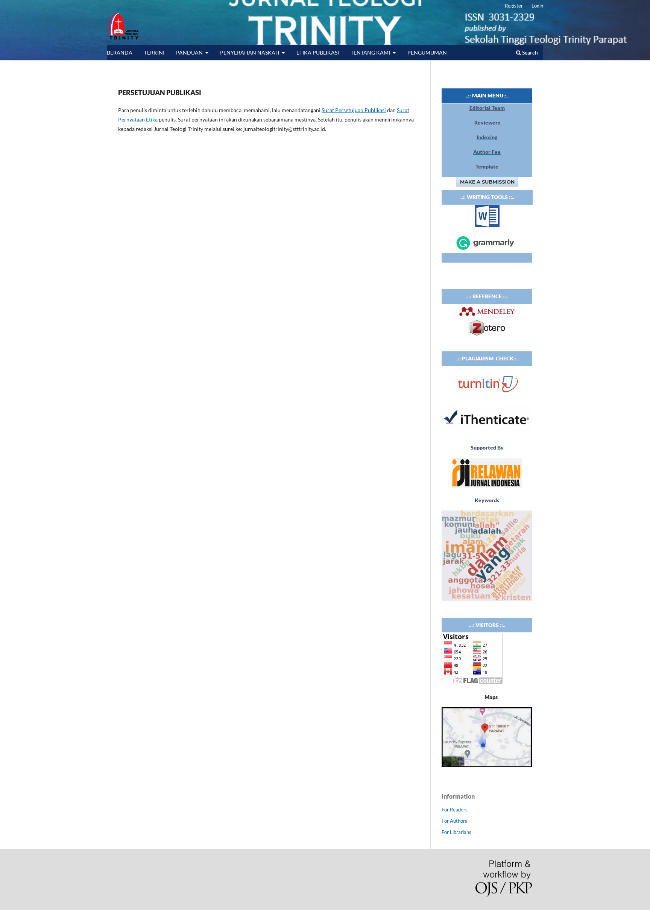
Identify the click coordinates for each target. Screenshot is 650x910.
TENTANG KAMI (371, 52)
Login (537, 6)
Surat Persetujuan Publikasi (354, 110)
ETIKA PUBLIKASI (317, 52)
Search (529, 52)
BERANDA (119, 52)
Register (514, 6)
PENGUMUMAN (427, 52)
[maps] (487, 765)
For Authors (454, 821)
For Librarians (456, 832)
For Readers (455, 810)
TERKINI (154, 52)
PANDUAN (190, 52)
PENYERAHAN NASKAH (250, 52)
